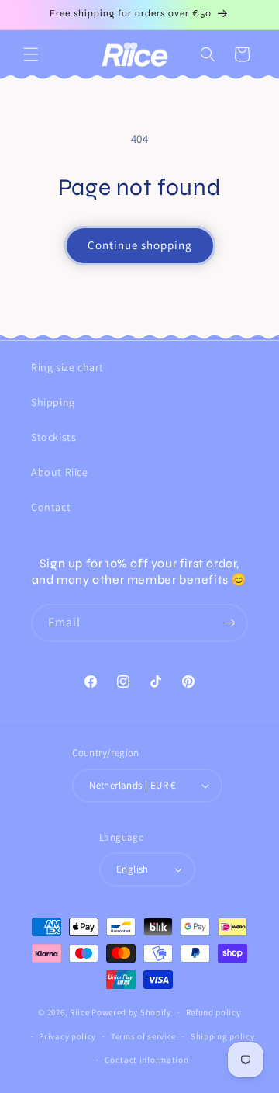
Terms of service (143, 1036)
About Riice (59, 472)
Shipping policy (223, 1036)
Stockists (53, 437)
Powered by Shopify (131, 1012)
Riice (80, 1012)
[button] (31, 54)
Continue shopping (140, 245)
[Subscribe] (229, 623)
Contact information (146, 1059)
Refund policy (213, 1012)
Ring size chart (67, 367)
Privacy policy (67, 1036)
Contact (51, 507)
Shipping (53, 402)
